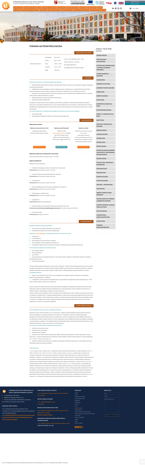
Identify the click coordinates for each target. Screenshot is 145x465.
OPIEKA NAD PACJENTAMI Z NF (98, 10)
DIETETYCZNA (100, 100)
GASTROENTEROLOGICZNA (104, 110)
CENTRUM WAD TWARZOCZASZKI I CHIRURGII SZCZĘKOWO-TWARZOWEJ (106, 68)
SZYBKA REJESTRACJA (134, 1)
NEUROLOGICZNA (101, 159)
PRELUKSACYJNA (101, 173)
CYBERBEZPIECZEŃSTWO (53, 10)
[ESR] (100, 3)
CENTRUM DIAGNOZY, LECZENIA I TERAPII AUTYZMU (106, 206)
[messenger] (113, 8)
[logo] (6, 5)
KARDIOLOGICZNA (102, 130)
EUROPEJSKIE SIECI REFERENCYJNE (30, 10)
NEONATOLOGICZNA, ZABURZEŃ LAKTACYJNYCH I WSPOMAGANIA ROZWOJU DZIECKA (105, 152)
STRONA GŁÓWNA (18, 7)
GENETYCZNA (100, 120)
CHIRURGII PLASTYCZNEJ (103, 84)
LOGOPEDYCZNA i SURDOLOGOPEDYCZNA (103, 216)
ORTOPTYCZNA (101, 221)
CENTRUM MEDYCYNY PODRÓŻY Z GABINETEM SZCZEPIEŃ (105, 200)
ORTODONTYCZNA (102, 169)
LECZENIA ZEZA (101, 138)
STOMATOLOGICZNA (102, 181)
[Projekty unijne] (90, 3)
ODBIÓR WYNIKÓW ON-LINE (45, 426)
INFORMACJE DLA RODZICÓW (49, 7)
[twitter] (118, 8)
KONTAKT (99, 7)
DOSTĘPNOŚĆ (17, 10)
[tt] (78, 427)
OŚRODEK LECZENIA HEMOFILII (81, 10)
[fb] (76, 427)
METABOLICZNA (101, 142)
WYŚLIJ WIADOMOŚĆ (83, 147)
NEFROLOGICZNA (101, 146)
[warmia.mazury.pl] (60, 2)
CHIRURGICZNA (101, 80)
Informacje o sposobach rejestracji (45, 415)
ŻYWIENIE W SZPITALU (66, 10)
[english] (121, 3)
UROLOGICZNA (101, 189)
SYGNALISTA (43, 10)
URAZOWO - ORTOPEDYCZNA (105, 185)
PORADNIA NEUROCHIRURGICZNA (103, 226)
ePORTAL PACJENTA (135, 4)
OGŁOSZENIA (83, 7)
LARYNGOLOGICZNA (102, 134)
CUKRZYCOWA (100, 92)
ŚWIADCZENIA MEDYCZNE (30, 7)
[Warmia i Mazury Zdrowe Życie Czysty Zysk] (74, 4)
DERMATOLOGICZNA (102, 96)
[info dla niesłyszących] (115, 3)
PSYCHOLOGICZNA (102, 211)
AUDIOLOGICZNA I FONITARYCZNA (102, 60)
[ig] (82, 427)
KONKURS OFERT (91, 7)
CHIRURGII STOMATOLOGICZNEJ (105, 88)
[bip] (109, 3)
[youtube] (81, 4)
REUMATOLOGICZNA (102, 177)
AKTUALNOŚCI (61, 7)
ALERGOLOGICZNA (102, 55)
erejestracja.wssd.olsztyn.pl (59, 133)
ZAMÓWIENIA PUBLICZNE (72, 7)
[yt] (80, 427)
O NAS (39, 7)
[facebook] (116, 8)
